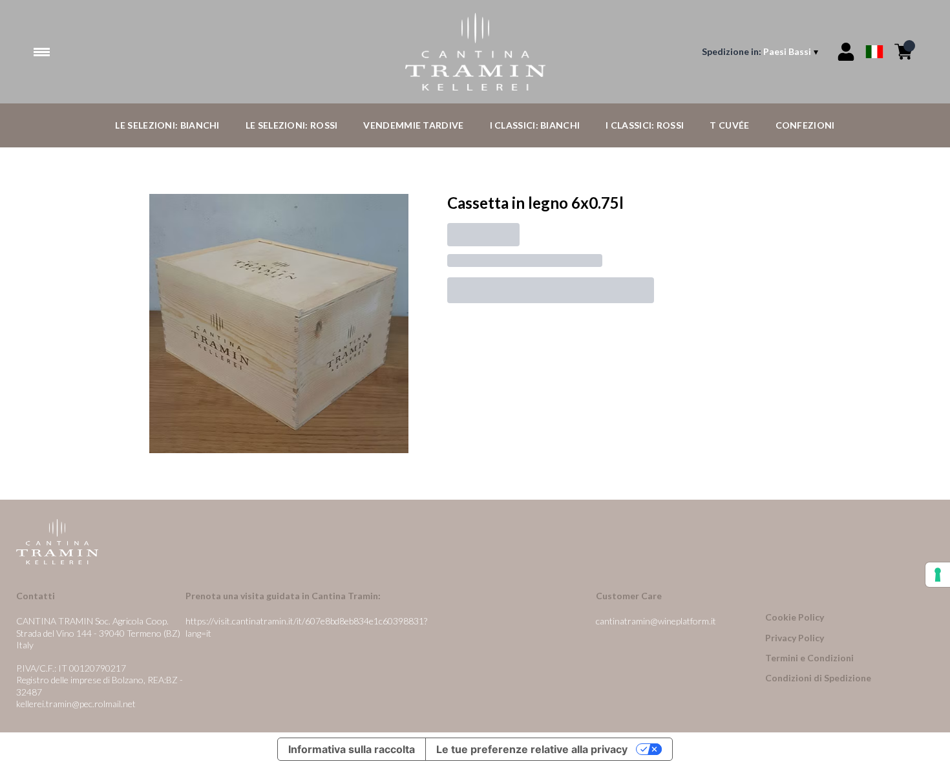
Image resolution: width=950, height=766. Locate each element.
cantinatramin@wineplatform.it (656, 620)
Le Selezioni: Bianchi (167, 125)
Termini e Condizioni (809, 657)
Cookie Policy (794, 617)
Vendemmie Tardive (413, 125)
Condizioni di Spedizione (818, 677)
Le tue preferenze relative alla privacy (532, 749)
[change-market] (761, 52)
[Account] (846, 52)
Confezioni (805, 125)
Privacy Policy (794, 637)
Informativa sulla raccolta (351, 749)
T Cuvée (729, 125)
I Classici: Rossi (645, 125)
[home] (475, 51)
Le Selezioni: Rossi (292, 125)
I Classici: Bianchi (535, 125)
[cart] (903, 52)
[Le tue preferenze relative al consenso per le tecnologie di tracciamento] (937, 574)
